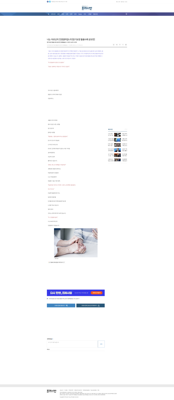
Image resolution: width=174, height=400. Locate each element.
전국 (85, 14)
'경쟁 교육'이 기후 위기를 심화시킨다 (121, 139)
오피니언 (53, 14)
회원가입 (122, 1)
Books (80, 14)
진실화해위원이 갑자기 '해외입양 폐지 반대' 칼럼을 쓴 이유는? (121, 160)
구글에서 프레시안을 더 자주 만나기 (56, 262)
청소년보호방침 (93, 390)
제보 (117, 1)
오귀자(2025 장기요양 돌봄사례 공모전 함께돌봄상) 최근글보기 (64, 299)
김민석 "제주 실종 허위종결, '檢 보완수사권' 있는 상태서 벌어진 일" (121, 150)
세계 (71, 14)
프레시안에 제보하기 (60, 305)
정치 (58, 14)
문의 (119, 1)
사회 (67, 14)
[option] (117, 147)
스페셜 (89, 14)
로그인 (126, 1)
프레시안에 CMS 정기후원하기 (89, 305)
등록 (101, 344)
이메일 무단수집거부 (78, 390)
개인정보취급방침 (86, 390)
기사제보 (65, 390)
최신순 (48, 349)
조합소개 (61, 390)
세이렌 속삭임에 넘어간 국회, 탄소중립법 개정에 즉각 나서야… (121, 145)
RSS (98, 390)
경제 (63, 14)
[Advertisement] (87, 27)
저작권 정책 (71, 390)
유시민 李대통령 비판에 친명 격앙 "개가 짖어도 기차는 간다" (121, 155)
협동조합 (95, 14)
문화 (75, 14)
